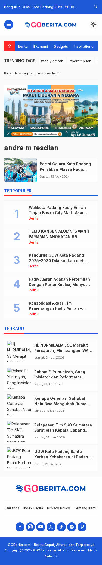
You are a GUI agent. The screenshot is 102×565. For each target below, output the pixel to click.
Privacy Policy (58, 508)
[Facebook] (20, 526)
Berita (23, 46)
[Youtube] (40, 526)
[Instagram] (30, 526)
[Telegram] (71, 526)
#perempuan (80, 61)
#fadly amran (52, 61)
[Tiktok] (61, 526)
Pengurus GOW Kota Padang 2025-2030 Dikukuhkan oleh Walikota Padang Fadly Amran (57, 260)
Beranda (12, 508)
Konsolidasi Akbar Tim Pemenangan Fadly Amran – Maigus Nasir (55, 308)
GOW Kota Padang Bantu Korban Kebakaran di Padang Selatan (62, 456)
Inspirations (83, 46)
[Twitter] (51, 526)
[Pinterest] (82, 526)
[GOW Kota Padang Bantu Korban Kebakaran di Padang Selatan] (19, 457)
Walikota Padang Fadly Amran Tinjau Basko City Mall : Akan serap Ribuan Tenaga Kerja (57, 212)
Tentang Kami (85, 508)
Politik (34, 290)
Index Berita (33, 508)
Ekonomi (40, 46)
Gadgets (61, 46)
